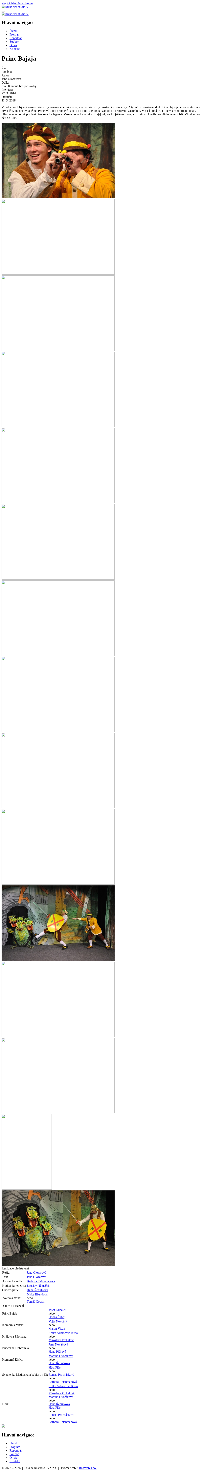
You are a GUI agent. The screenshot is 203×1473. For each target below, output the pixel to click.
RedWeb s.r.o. (88, 1468)
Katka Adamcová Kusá (63, 1333)
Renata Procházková (61, 1374)
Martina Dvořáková (61, 1356)
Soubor (14, 41)
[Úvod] (15, 7)
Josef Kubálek (57, 1310)
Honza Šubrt (56, 1317)
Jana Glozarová (36, 1272)
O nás (13, 45)
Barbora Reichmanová (41, 1281)
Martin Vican (57, 1328)
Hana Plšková (57, 1351)
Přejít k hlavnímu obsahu (17, 3)
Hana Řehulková (37, 1290)
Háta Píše (54, 1367)
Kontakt (15, 48)
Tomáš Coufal (35, 1301)
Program (15, 34)
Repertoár (16, 38)
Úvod (13, 31)
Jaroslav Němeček (38, 1285)
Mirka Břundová (37, 1294)
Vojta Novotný (58, 1321)
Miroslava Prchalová (61, 1340)
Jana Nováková (58, 1344)
